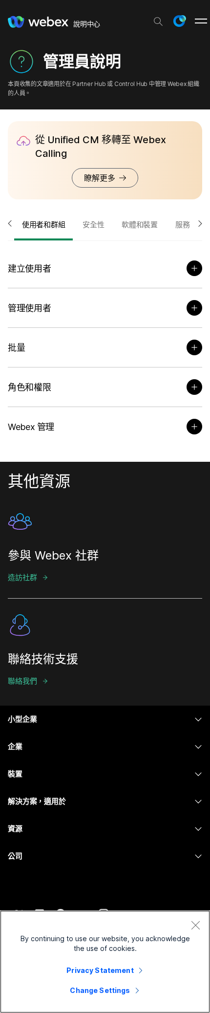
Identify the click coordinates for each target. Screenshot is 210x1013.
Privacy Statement (99, 970)
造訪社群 (22, 577)
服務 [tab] (182, 224)
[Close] (195, 925)
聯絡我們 (22, 681)
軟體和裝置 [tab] (140, 224)
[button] (179, 21)
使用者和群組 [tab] (43, 224)
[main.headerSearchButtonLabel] (158, 19)
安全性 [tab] (93, 224)
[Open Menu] (201, 21)
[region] (105, 961)
